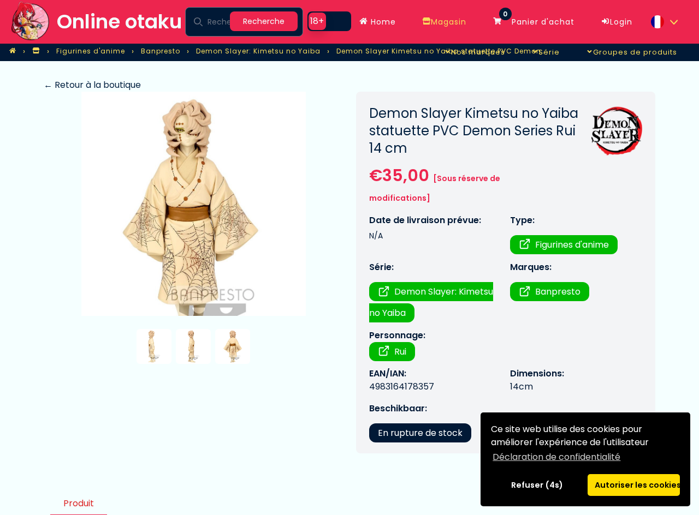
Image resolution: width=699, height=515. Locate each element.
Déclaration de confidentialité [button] (556, 457)
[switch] (329, 21)
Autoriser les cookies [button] (637, 485)
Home (382, 21)
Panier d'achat (538, 19)
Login (621, 21)
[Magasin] (36, 51)
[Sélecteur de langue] (664, 22)
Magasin (448, 21)
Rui (400, 351)
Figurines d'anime (572, 244)
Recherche (264, 21)
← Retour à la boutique (92, 85)
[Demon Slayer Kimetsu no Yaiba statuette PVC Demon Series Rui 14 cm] (193, 204)
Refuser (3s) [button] (537, 485)
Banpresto (557, 291)
